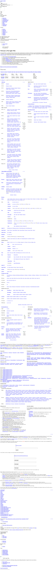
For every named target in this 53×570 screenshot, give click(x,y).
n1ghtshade (11, 140)
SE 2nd (16, 230)
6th (14, 206)
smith (11, 174)
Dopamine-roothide (12, 92)
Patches (2, 188)
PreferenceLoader (43, 358)
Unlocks (13, 169)
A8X (13, 298)
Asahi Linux (7, 328)
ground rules (8, 60)
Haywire (33, 238)
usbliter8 (7, 173)
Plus (19, 242)
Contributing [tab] (13, 66)
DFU (40, 97)
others (35, 527)
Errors (1, 491)
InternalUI (41, 83)
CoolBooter (30, 105)
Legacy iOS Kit (17, 129)
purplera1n (14, 156)
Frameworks (46, 308)
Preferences (6, 356)
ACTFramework (12, 397)
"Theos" (21, 347)
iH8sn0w (7, 334)
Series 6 (8, 230)
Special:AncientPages (16, 418)
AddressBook (38, 390)
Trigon (17, 177)
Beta (34, 83)
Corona (17, 143)
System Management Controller (34, 286)
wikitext (1, 437)
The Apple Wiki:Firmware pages (5, 510)
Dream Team (7, 329)
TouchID (39, 378)
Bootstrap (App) (8, 91)
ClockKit (35, 392)
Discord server (9, 61)
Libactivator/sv (21, 431)
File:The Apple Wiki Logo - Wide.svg (6, 515)
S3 (12, 300)
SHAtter (8, 180)
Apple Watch (18, 71)
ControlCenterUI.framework (17, 375)
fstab (20, 189)
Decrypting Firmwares (42, 90)
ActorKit (26, 397)
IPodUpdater (37, 398)
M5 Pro (24, 210)
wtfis (12, 131)
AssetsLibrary (22, 391)
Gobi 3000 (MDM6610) (17, 322)
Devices (2, 197)
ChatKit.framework (19, 380)
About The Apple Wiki (6, 562)
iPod (35, 117)
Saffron (8, 150)
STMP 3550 (15, 292)
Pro (7, 232)
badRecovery (8, 175)
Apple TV (6, 71)
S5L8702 (17, 294)
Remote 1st (10, 228)
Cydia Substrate (43, 309)
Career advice (36, 365)
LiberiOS (13, 115)
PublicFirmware (3, 74)
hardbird (10, 186)
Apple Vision (13, 71)
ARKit (6, 390)
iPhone (32, 71)
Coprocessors (18, 363)
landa (13, 174)
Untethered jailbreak (37, 321)
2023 (18, 210)
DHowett (15, 333)
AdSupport (33, 390)
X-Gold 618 (15, 319)
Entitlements (2, 364)
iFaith (14, 135)
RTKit (44, 113)
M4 (27, 278)
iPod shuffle (9, 292)
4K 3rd (27, 228)
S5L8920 (14, 296)
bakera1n (16, 93)
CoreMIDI (7, 394)
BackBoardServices (8, 398)
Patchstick (10, 102)
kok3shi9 (13, 126)
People (1, 503)
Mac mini (9, 210)
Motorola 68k (16, 254)
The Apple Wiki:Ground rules (4, 511)
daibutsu (16, 130)
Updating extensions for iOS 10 (7, 375)
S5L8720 (20, 294)
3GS (11, 242)
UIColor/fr (20, 385)
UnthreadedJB (8, 330)
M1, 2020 (15, 210)
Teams (2, 328)
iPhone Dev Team (15, 330)
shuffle (14, 252)
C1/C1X (8, 308)
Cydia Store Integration (38, 363)
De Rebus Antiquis (8, 182)
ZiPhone (19, 160)
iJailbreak (18, 165)
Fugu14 (13, 109)
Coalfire (8, 115)
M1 (14, 220)
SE (22, 267)
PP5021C (20, 290)
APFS (18, 397)
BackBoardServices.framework (7, 380)
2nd (11, 234)
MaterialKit (27, 399)
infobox (49, 475)
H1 (10, 302)
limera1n (17, 151)
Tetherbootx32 (9, 119)
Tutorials (39, 329)
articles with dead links (9, 484)
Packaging (36, 364)
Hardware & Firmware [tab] (4, 66)
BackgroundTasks (8, 392)
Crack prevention (40, 364)
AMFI (7, 188)
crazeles (9, 189)
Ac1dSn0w (11, 143)
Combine (45, 392)
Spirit (16, 154)
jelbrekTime (11, 99)
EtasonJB (18, 128)
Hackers (16, 169)
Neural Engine (18, 286)
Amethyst (8, 109)
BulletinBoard (18, 398)
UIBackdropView (43, 378)
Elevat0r (10, 105)
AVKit (17, 390)
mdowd (12, 334)
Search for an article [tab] (18, 445)
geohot (18, 333)
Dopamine (7, 83)
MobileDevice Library (37, 309)
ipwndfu (8, 140)
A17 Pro (16, 206)
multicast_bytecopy (9, 177)
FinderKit (50, 398)
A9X (18, 298)
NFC (13, 364)
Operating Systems (31, 109)
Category (1, 519)
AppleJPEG (37, 397)
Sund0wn (35, 107)
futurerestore (43, 105)
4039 (8, 163)
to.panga (19, 115)
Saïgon (19, 118)
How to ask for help (3, 347)
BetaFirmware (2, 77)
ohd (18, 130)
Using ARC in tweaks (30, 365)
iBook (32, 256)
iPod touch (19, 252)
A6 (7, 298)
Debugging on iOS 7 (15, 378)
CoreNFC (21, 394)
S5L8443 (24, 292)
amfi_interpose (9, 139)
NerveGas (19, 334)
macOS (39, 111)
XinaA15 (15, 96)
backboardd (14, 380)
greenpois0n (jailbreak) (15, 155)
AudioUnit (25, 391)
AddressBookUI (42, 390)
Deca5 (14, 133)
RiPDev (19, 329)
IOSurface (18, 399)
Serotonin (13, 93)
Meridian (8, 118)
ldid (37, 354)
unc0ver (15, 110)
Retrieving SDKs (48, 354)
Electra (13, 101)
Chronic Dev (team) (12, 328)
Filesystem (16, 189)
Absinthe (8, 143)
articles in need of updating (10, 483)
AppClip (46, 390)
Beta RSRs (43, 94)
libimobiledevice (37, 106)
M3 (20, 278)
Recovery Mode (40, 98)
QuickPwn (9, 160)
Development (2, 490)
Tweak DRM (45, 363)
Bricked (35, 319)
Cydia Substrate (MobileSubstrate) (45, 353)
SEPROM (3, 186)
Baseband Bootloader (45, 97)
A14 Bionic (29, 275)
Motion (11, 286)
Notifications (16, 364)
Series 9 (21, 230)
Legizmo (46, 106)
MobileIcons (39, 399)
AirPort (2, 271)
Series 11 (29, 230)
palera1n (19, 93)
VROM (46, 318)
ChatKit (18, 352)
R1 (7, 284)
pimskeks (7, 335)
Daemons (21, 363)
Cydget (35, 357)
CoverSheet (33, 398)
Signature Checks (10, 190)
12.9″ (16, 208)
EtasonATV (16, 101)
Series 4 (18, 267)
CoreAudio (10, 393)
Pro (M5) (10, 232)
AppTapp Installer (15, 163)
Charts (30, 392)
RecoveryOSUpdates (44, 93)
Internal (39, 93)
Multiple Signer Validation (17, 176)
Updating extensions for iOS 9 (7, 376)
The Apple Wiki (5, 521)
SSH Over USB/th (4, 386)
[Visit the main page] (1, 2)
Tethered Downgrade (37, 322)
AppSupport (10, 352)
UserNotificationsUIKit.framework (27, 375)
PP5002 (14, 290)
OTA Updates (30, 93)
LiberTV (19, 101)
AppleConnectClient (17, 391)
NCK (39, 91)
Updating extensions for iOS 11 (7, 374)
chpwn (10, 333)
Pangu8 (12, 130)
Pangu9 (7, 102)
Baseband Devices (4, 306)
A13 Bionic (26, 275)
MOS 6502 (20, 304)
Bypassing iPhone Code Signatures (39, 308)
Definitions (29, 317)
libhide (32, 358)
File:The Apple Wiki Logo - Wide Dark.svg (6, 514)
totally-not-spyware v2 (14, 113)
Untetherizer (12, 160)
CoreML (10, 394)
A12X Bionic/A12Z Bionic (20, 275)
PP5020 (17, 290)
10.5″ (20, 250)
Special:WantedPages (16, 428)
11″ (18, 204)
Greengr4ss (8, 159)
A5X (22, 296)
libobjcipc (35, 358)
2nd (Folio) (29, 238)
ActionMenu (28, 357)
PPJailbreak (16, 118)
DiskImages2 (41, 398)
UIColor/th (16, 386)
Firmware (29, 83)
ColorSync (42, 392)
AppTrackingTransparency (9, 391)
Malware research (3, 501)
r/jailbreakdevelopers (8, 348)
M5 (32, 278)
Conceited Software (18, 328)
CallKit (22, 392)
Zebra (46, 107)
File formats (41, 102)
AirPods (2, 236)
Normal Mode (36, 98)
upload (3, 476)
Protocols (29, 97)
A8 (7, 275)
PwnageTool (13, 154)
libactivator (28, 358)
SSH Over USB (37, 353)
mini (9, 234)
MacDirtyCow (15, 175)
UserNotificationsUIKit (14, 401)
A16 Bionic (37, 275)
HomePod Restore (47, 105)
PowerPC (9, 256)
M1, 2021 (15, 212)
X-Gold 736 (19, 319)
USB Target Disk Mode (37, 99)
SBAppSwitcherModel (6, 381)
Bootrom (2, 179)
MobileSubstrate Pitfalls (40, 362)
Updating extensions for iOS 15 (7, 371)
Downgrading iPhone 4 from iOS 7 (24, 378)
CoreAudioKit (15, 393)
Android (35, 119)
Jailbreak (41, 320)
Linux (37, 119)
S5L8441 (18, 292)
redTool (8, 161)
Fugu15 (7, 96)
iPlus (18, 166)
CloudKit (39, 392)
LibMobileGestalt (8, 403)
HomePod (9, 71)
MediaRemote (32, 399)
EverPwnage (9, 129)
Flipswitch (38, 357)
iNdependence (12, 166)
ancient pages (26, 483)
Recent (2, 173)
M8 (15, 298)
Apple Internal (2, 489)
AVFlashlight (49, 378)
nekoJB (11, 97)
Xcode (28, 352)
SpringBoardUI (33, 400)
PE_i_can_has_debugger (11, 188)
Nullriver (15, 329)
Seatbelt (20, 364)
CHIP (20, 392)
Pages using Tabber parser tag (7, 525)
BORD (48, 318)
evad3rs (11, 330)
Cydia (33, 105)
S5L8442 (21, 292)
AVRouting (19, 390)
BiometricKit (15, 352)
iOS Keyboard (7, 364)
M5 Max (21, 214)
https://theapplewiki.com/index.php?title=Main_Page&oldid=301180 (17, 518)
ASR (18, 189)
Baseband (45, 317)
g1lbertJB (16, 139)
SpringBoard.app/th (11, 386)
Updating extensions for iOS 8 (7, 377)
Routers (8, 271)
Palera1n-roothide (8, 93)
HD (7, 228)
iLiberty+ (8, 166)
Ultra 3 (34, 230)
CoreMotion (17, 394)
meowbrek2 (7, 97)
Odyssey (16, 109)
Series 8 (14, 230)
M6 (21, 210)
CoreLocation (44, 393)
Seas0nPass (18, 138)
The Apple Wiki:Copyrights (4, 508)
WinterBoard (29, 359)
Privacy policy (4, 561)
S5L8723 (27, 294)
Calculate (21, 398)
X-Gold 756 (8, 310)
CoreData (23, 393)
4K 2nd (20, 228)
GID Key (47, 90)
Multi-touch (14, 286)
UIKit (1, 352)
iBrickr (8, 165)
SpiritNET (19, 154)
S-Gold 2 (8, 319)
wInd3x (16, 174)
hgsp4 (17, 190)
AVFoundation (13, 390)
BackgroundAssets (48, 391)
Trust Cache (17, 188)
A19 (47, 275)
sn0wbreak (12, 136)
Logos (33, 352)
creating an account (14, 438)
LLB (46, 322)
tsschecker (43, 107)
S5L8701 (14, 294)
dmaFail (16, 173)
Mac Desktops (35, 71)
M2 (14, 278)
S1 (7, 300)
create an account (3, 54)
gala (15, 150)
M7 (11, 298)
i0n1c (20, 333)
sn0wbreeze (8, 141)
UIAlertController (31, 377)
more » (1, 353)
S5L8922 (17, 296)
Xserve (15, 256)
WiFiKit (26, 401)
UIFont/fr (16, 385)
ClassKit (33, 392)
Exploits (10, 169)
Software (26, 474)
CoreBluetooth (19, 393)
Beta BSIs (42, 95)
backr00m (13, 102)
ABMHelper (7, 397)
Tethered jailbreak (45, 320)
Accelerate (23, 390)
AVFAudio (9, 390)
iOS (34, 111)
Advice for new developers (31, 363)
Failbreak (13, 105)
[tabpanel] (26, 205)
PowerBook (28, 256)
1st (7, 234)
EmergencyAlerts (46, 398)
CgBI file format (12, 363)
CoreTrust (18, 175)
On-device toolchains (42, 354)
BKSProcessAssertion (26, 380)
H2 (8, 282)
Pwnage (21, 180)
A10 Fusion (21, 298)
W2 (8, 302)
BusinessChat (13, 392)
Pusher (12, 159)
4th (14, 204)
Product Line (3, 71)
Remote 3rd (30, 228)
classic (8, 252)
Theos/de (4, 387)
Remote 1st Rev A (16, 228)
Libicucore (12, 403)
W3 (7, 282)
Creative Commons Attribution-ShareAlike (16, 529)
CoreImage (40, 393)
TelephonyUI (45, 400)
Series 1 (10, 267)
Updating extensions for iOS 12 (7, 373)
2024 (20, 210)
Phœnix (8, 126)
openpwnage (16, 126)
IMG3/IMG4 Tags (36, 320)
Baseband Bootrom (36, 97)
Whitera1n (12, 164)
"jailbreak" (14, 347)
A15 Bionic (33, 275)
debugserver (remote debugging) (31, 354)
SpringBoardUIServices (39, 400)
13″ (20, 204)
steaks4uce (10, 180)
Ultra (18, 230)
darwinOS (38, 113)
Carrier (37, 83)
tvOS (41, 111)
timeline (7, 58)
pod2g (14, 335)
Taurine (19, 109)
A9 (16, 298)
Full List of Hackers (13, 339)
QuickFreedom (19, 159)
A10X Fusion (10, 275)
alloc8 (18, 179)
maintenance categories (8, 480)
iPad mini (29, 71)
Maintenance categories (3, 500)
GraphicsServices (5, 352)
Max (33, 242)
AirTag (8, 238)
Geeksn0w (8, 134)
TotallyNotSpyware (14, 119)
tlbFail (11, 175)
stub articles (7, 482)
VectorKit (19, 401)
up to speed (6, 57)
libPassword (33, 359)
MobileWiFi (22, 352)
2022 (14, 214)
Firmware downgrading (44, 321)
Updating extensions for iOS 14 (7, 372)
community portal (8, 59)
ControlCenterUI (28, 398)
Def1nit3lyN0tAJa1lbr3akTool (15, 91)
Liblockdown (17, 403)
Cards (11, 271)
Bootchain (39, 318)
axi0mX (7, 333)
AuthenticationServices (31, 391)
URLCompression (8, 401)
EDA (40, 105)
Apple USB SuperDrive (17, 263)
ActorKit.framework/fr (26, 385)
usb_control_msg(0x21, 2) (10, 183)
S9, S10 (13, 280)
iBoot (2, 182)
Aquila (8, 133)
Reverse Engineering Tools (38, 352)
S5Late (14, 173)
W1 (7, 302)
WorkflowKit (29, 401)
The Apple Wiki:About (3, 506)
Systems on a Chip (4, 273)
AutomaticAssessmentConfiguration (40, 391)
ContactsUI (7, 393)
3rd (13, 204)
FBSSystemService (25, 377)
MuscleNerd (15, 334)
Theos (7, 345)
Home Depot (13, 129)
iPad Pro (25, 71)
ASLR (43, 317)
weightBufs (14, 177)
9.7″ (14, 250)
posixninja (16, 335)
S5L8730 (24, 294)
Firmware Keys (36, 90)
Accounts (26, 390)
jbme (10, 126)
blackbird (7, 186)
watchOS (46, 111)
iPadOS (36, 111)
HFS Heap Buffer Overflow (15, 182)
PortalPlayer (9, 290)
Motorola (9, 254)
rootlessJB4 (8, 113)
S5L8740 (30, 294)
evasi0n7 (12, 135)
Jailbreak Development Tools (47, 352)
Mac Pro (9, 216)
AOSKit (16, 397)
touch (16, 252)
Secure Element (23, 286)
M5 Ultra (24, 214)
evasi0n (13, 139)
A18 (43, 275)
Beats (23, 236)
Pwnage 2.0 (17, 180)
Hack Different (12, 329)
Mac (2, 210)
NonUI (39, 83)
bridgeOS (35, 113)
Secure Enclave (28, 286)
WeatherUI (22, 401)
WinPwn (16, 160)
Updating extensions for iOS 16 (7, 370)
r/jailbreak (41, 348)
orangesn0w (9, 136)
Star (13, 150)
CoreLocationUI (49, 393)
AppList (32, 357)
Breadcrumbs (25, 376)
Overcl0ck (7, 99)
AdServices (30, 390)
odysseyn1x (12, 110)
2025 (18, 214)
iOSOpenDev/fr (32, 385)
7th (21, 244)
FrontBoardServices (9, 399)
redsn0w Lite (14, 161)
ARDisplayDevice (21, 397)
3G (10, 242)
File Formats (2, 494)
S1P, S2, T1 (9, 300)
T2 (15, 280)
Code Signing (49, 363)
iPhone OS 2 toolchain (40, 310)
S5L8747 (25, 296)
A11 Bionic (25, 298)
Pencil (14, 238)
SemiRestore (49, 106)
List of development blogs (48, 364)
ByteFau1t (10, 173)
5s (17, 242)
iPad (20, 71)
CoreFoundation (27, 393)
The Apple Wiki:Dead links (4, 509)
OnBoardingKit (8, 400)
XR (34, 242)
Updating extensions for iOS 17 (7, 369)
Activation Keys (36, 91)
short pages (21, 482)
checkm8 (15, 179)
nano (12, 252)
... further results (8, 395)
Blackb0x (7, 101)
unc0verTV (10, 103)
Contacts (48, 392)
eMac (22, 256)
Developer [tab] (9, 66)
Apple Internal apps (36, 102)
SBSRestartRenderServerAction (16, 377)
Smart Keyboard (24, 238)
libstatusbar (38, 358)
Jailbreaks (11, 194)
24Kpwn (14, 180)
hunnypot (12, 189)
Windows (40, 119)
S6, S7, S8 (10, 280)
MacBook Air (10, 220)
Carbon (11, 128)
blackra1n (10, 155)
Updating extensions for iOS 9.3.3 (17, 376)
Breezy (19, 163)
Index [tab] (16, 66)
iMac (8, 212)
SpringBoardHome (21, 400)
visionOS (43, 111)
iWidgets (30, 416)
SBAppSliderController (3, 379)
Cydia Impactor (37, 105)
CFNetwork (17, 392)
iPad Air (23, 71)
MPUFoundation (23, 399)
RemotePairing (16, 400)
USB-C (19, 238)
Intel (31, 304)
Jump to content (3, 0)
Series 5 (20, 267)
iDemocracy (11, 165)
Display (8, 286)
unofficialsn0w (19, 161)
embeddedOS (47, 116)
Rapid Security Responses (37, 94)
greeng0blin (17, 102)
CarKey (25, 392)
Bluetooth (8, 363)
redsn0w (18, 140)
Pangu (19, 134)
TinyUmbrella (40, 107)
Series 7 (11, 230)
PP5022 (23, 290)
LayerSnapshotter (47, 357)
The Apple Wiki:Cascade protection (5, 507)
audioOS (38, 116)
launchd (44, 322)
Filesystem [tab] (26, 455)
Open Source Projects (19, 345)
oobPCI (18, 174)
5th (15, 204)
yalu (13, 131)
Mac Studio (9, 214)
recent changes (25, 437)
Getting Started (35, 345)
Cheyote (7, 105)
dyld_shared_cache (3, 363)
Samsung (8, 294)
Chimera (10, 101)
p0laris (20, 126)
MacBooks (39, 71)
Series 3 (15, 267)
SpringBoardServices (28, 400)
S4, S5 (8, 280)
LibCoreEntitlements (22, 403)
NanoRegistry (47, 399)
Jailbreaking (2, 498)
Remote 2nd (23, 228)
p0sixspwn (15, 140)
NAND (49, 322)
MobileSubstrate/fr (6, 385)
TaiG (14, 130)
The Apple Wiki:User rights (4, 513)
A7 (10, 298)
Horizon (45, 83)
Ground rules (4, 563)
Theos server (20, 348)
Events (1, 492)
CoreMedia (13, 394)
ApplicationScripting (43, 397)
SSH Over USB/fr (12, 385)
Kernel (15, 190)
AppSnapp (10, 163)
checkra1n (8, 110)
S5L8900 (8, 296)
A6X (8, 298)
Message (35, 399)
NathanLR (16, 92)
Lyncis (16, 134)
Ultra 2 (23, 230)
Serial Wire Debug (43, 99)
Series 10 (26, 230)
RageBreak (8, 135)
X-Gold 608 (11, 319)
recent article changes (12, 56)
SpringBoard (2, 356)
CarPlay (27, 392)
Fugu (11, 109)
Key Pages (1, 499)
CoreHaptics (36, 393)
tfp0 (18, 190)
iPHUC (16, 166)
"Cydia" (17, 347)
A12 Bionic (14, 275)
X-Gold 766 (12, 310)
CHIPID (38, 319)
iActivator (18, 164)
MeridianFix (12, 118)
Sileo (33, 107)
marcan (10, 334)
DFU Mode (41, 319)
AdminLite (30, 397)
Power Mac (17, 256)
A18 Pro (15, 218)
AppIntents (49, 390)
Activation (35, 317)
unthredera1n (13, 152)
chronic (12, 333)
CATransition (31, 411)
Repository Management (30, 364)
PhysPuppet (8, 174)
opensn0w (17, 135)
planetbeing (10, 335)
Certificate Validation (9, 176)
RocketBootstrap (49, 358)
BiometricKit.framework (33, 378)
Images (1, 497)
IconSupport (42, 357)
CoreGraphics (32, 393)
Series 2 (12, 267)
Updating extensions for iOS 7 (7, 378)
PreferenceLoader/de (15, 431)
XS (31, 242)
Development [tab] (23, 455)
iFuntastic (15, 165)
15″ (18, 220)
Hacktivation (39, 317)
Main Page (2, 512)
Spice (16, 115)
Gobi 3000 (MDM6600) (10, 322)
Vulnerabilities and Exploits (6, 171)
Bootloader (36, 318)
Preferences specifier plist (30, 353)
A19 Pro (8, 276)
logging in (9, 438)
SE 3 (31, 230)
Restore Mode (45, 98)
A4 (19, 296)
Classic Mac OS (42, 116)
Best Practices (47, 345)
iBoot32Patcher (30, 106)
